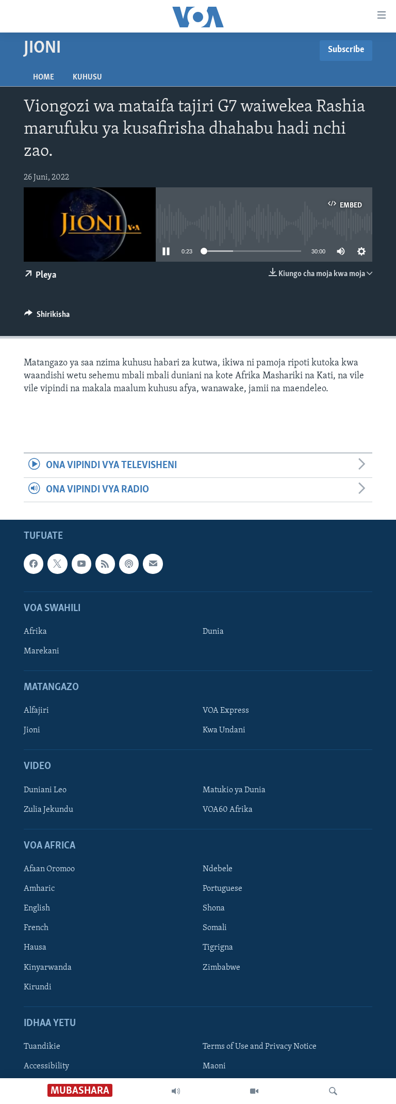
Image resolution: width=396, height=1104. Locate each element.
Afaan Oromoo (49, 870)
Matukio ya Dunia (234, 790)
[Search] (333, 1091)
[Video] (254, 1091)
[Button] (47, 317)
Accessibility (46, 1066)
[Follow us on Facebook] (33, 564)
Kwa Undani (224, 731)
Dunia (213, 632)
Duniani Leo (45, 790)
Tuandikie (42, 1047)
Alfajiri (36, 711)
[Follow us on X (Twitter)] (57, 564)
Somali (215, 928)
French (36, 928)
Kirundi (38, 987)
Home (43, 77)
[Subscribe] (152, 564)
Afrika (35, 632)
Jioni (32, 731)
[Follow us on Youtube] (81, 564)
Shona (214, 909)
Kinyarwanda (48, 968)
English (37, 909)
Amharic (39, 889)
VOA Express (226, 711)
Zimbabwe (221, 968)
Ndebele (218, 870)
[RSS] (105, 564)
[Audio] (175, 1091)
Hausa (35, 948)
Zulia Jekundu (48, 810)
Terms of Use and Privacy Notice (260, 1047)
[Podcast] (129, 564)
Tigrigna (218, 948)
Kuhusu (87, 77)
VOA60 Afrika (228, 810)
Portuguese (222, 889)
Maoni (214, 1066)
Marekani (41, 651)
